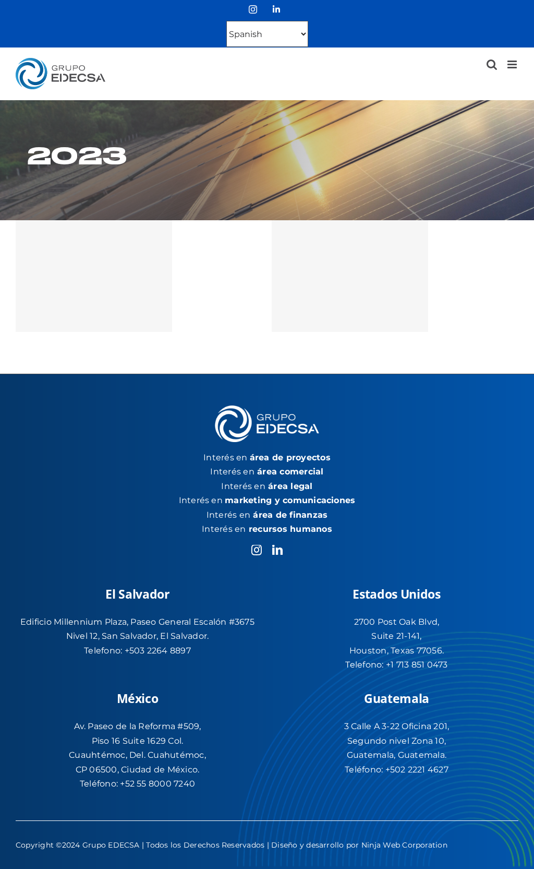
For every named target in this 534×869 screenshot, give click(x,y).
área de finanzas (290, 515)
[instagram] (256, 550)
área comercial (290, 472)
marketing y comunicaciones (290, 500)
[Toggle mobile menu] (512, 64)
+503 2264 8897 (158, 651)
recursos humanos (290, 529)
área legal (290, 486)
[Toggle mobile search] (492, 64)
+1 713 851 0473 (417, 665)
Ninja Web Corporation (404, 845)
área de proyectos (290, 457)
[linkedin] (277, 550)
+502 (396, 770)
